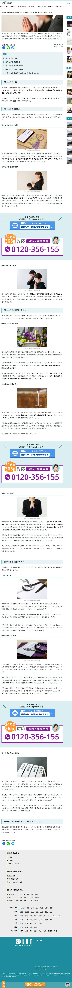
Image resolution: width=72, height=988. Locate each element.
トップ (2, 6)
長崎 (31, 931)
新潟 (35, 916)
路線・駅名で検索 (12, 879)
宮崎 (45, 931)
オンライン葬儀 (24, 894)
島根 (31, 923)
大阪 (21, 919)
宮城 (37, 908)
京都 (31, 919)
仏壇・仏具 (34, 894)
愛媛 (21, 927)
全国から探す (11, 876)
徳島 (31, 927)
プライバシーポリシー (14, 864)
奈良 (40, 919)
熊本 (35, 931)
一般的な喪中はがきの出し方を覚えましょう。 (22, 73)
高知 (35, 927)
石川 (49, 916)
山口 (40, 923)
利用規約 (10, 860)
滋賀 (35, 919)
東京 (21, 912)
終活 (32, 900)
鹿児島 (50, 931)
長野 (40, 916)
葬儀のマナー (11, 897)
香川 (26, 927)
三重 (51, 919)
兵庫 (26, 919)
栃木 (51, 912)
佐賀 (26, 931)
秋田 (41, 908)
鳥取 (35, 923)
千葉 (37, 912)
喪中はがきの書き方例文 (14, 69)
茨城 (41, 912)
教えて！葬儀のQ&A (11, 6)
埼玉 (32, 912)
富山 (45, 916)
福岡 (21, 931)
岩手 (32, 908)
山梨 (58, 916)
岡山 (21, 923)
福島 (51, 908)
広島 (26, 923)
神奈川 (27, 912)
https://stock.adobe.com (33, 150)
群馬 (46, 912)
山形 (46, 908)
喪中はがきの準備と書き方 (15, 66)
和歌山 (46, 919)
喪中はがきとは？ (12, 58)
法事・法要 (23, 897)
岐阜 (31, 916)
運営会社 (10, 857)
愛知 (21, 916)
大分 (40, 931)
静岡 (26, 916)
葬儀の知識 (23, 6)
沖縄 (55, 931)
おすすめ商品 (35, 897)
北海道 (22, 908)
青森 (27, 908)
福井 (54, 916)
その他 (36, 900)
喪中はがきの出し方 (12, 62)
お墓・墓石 (23, 900)
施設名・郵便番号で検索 (14, 882)
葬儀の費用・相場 (12, 900)
